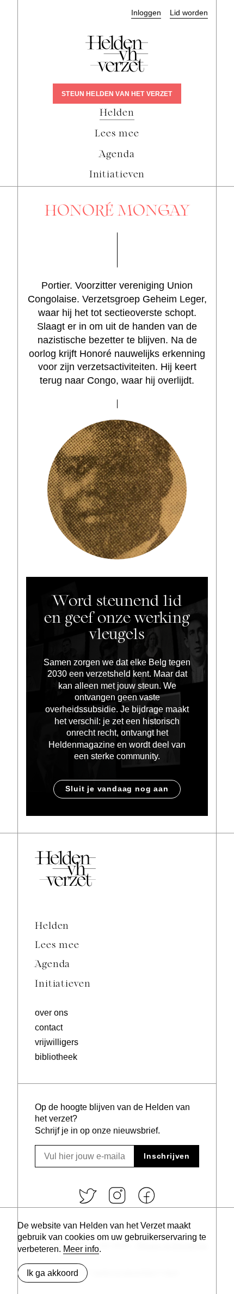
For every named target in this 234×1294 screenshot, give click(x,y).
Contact (49, 1027)
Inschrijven (167, 1156)
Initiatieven (63, 984)
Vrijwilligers (56, 1042)
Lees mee (57, 945)
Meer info (81, 1249)
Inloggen (146, 13)
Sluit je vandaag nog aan (116, 788)
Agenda (52, 964)
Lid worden (189, 13)
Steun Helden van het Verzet (116, 94)
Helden (52, 926)
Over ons (51, 1012)
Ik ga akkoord (52, 1273)
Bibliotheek (56, 1057)
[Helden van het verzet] (65, 868)
